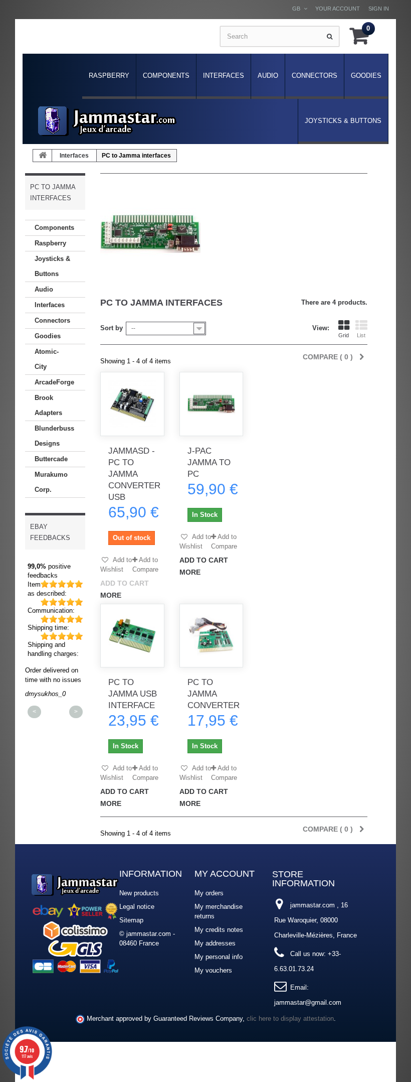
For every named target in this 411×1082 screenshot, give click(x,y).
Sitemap (131, 920)
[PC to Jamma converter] (211, 636)
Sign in (378, 9)
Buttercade (51, 459)
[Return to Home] (42, 156)
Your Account (337, 9)
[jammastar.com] (107, 121)
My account (224, 874)
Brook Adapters (48, 405)
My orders (209, 893)
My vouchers (213, 970)
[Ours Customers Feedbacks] (75, 922)
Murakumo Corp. (51, 482)
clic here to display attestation (290, 1018)
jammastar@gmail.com (307, 1002)
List (361, 335)
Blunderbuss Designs (54, 436)
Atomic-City (47, 359)
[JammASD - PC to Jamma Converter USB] (132, 404)
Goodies (366, 75)
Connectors (314, 75)
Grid (343, 335)
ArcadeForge (54, 382)
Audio (268, 75)
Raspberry (109, 75)
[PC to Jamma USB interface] (132, 636)
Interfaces (223, 75)
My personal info (218, 957)
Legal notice (136, 906)
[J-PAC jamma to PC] (211, 404)
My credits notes (218, 929)
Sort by (111, 328)
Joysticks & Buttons (343, 120)
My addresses (215, 943)
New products (139, 893)
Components (166, 75)
